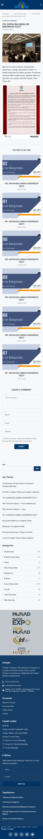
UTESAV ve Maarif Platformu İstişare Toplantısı (20, 492)
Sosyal (22, 589)
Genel (22, 562)
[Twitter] (16, 834)
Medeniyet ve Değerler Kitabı (13, 526)
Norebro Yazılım (7, 829)
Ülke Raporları (22, 600)
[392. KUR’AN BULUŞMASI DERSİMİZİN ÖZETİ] (21, 167)
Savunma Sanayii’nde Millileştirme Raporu (18, 807)
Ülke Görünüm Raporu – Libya (14, 509)
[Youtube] (32, 834)
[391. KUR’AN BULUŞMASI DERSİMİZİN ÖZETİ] (21, 205)
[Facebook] (10, 834)
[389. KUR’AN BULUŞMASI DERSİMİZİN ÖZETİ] (21, 281)
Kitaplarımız (22, 573)
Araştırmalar (22, 552)
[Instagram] (21, 834)
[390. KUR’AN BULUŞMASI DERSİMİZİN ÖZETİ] (21, 243)
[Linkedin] (27, 834)
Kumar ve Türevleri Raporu (12, 819)
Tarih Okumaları (22, 595)
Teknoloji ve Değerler (10, 802)
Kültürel (22, 578)
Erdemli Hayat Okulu (22, 557)
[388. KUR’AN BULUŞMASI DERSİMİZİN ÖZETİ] (21, 319)
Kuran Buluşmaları (20, 14)
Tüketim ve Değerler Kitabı (12, 797)
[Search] (41, 5)
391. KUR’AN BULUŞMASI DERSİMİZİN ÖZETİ (19, 515)
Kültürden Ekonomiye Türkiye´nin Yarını (17, 532)
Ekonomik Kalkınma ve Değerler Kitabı (17, 521)
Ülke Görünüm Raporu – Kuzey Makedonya (19, 503)
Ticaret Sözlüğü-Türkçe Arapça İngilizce (18, 538)
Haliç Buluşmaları (22, 568)
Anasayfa (5, 14)
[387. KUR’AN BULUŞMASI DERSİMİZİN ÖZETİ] (21, 357)
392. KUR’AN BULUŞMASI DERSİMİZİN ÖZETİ (19, 498)
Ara (3, 465)
